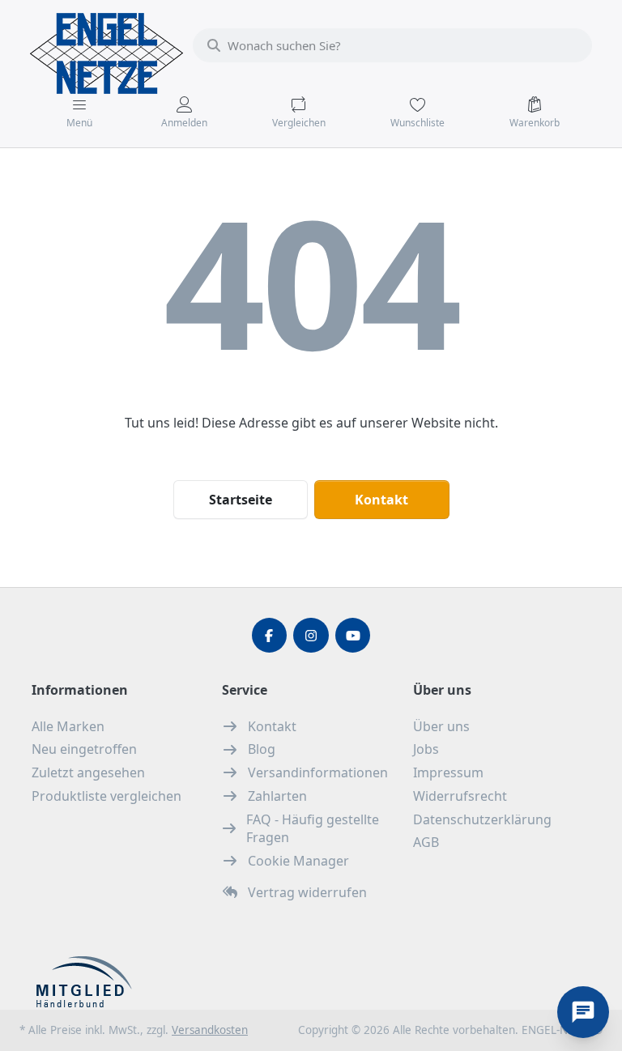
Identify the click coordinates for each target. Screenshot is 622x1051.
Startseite (240, 499)
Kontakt (381, 499)
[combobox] (392, 45)
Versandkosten (210, 1030)
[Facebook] (270, 635)
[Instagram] (311, 635)
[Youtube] (353, 635)
